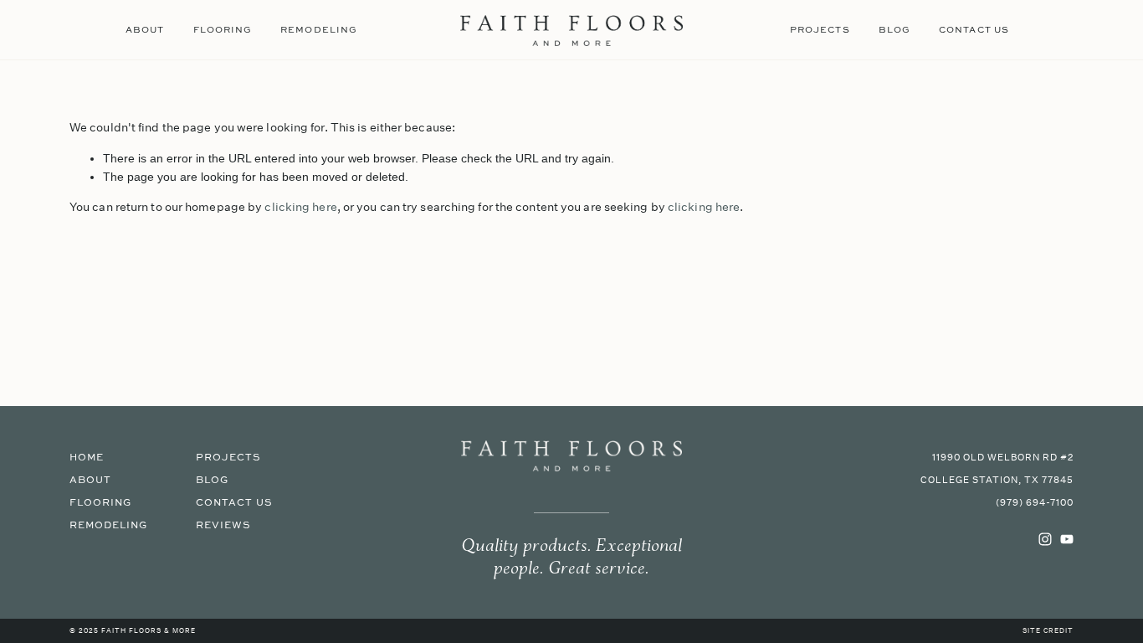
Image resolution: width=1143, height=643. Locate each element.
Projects (820, 29)
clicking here (300, 206)
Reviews (223, 525)
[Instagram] (1045, 539)
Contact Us (974, 29)
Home (86, 457)
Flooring (223, 29)
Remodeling (318, 29)
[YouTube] (1067, 539)
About (145, 29)
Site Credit (1048, 631)
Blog (894, 29)
